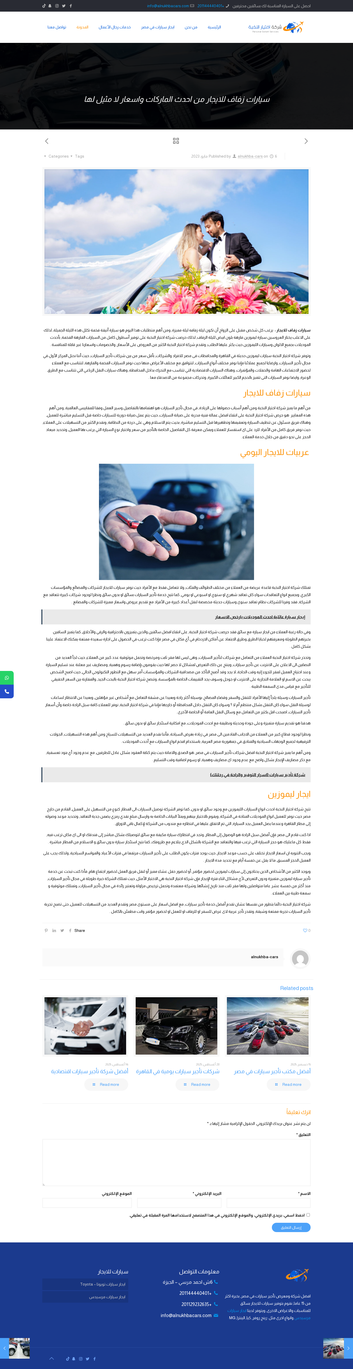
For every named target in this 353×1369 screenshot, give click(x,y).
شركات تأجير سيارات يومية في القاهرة (177, 1071)
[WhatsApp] (7, 678)
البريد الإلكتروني (207, 1193)
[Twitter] (64, 6)
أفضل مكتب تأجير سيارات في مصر (272, 1071)
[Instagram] (57, 6)
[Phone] (7, 691)
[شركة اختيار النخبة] (276, 27)
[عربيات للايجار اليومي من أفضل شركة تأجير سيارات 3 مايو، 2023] (348, 1348)
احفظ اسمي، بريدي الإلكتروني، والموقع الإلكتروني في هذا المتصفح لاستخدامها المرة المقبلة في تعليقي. (217, 1215)
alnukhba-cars (250, 156)
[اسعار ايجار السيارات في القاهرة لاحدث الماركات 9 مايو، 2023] (4, 1348)
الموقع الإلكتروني (117, 1193)
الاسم (304, 1193)
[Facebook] (71, 6)
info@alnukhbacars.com (168, 6)
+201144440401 (210, 6)
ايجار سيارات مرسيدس (107, 1297)
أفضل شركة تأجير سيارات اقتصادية (89, 1071)
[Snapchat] (50, 6)
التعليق (303, 1134)
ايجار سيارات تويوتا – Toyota (102, 1284)
